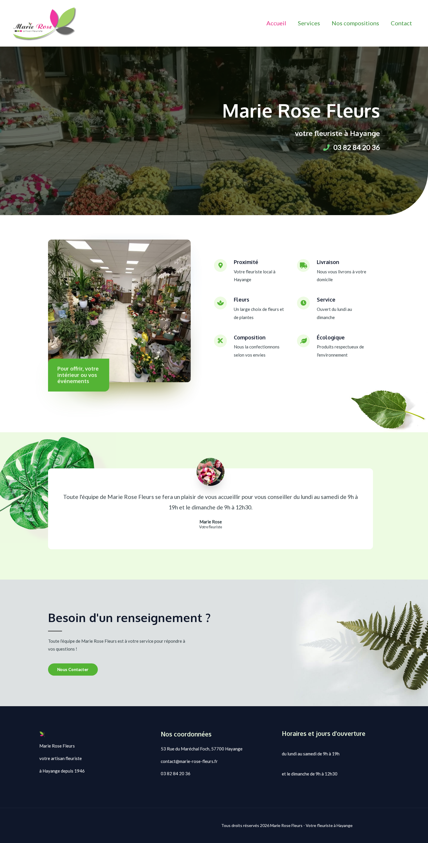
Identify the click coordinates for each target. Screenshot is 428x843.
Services (309, 23)
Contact (401, 23)
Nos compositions (355, 23)
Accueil (276, 23)
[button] (73, 669)
